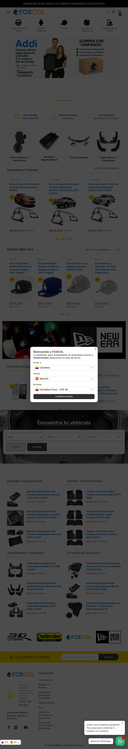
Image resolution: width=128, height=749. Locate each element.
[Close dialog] (95, 349)
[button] (10, 742)
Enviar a (37, 362)
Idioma (36, 373)
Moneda (37, 384)
